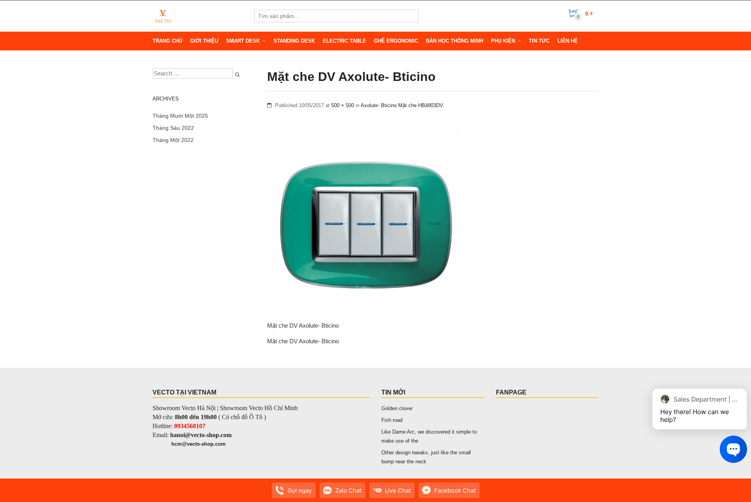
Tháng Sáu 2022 (173, 128)
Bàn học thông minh (454, 41)
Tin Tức (539, 41)
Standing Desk (294, 41)
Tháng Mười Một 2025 (180, 116)
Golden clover (397, 408)
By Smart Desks (203, 494)
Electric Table (344, 41)
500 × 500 (342, 105)
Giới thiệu (204, 41)
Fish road (391, 420)
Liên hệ (567, 41)
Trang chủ (167, 41)
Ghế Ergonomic (396, 41)
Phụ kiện (503, 41)
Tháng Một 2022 (173, 140)
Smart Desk (243, 41)
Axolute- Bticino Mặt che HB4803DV (402, 105)
